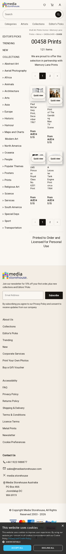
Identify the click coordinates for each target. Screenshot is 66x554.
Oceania (9, 152)
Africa (8, 77)
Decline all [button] (48, 548)
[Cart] (52, 4)
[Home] (13, 4)
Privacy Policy (10, 394)
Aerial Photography (16, 70)
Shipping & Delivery (13, 407)
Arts (7, 97)
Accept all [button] (17, 548)
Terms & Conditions (14, 414)
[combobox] (29, 14)
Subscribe (54, 295)
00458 (59, 34)
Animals (9, 84)
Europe (9, 111)
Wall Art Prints (35, 30)
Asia (7, 104)
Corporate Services (14, 353)
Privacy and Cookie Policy (19, 538)
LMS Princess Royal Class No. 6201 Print (33, 178)
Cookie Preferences (14, 442)
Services (9, 200)
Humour (9, 125)
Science (9, 193)
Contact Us (9, 455)
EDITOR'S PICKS (12, 36)
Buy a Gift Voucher (13, 367)
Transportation (13, 227)
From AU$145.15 (33, 134)
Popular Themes (14, 166)
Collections (38, 24)
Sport (8, 220)
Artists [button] (24, 24)
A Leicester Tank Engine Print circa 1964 (50, 178)
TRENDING (9, 43)
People (8, 159)
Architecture (12, 91)
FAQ (5, 387)
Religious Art (12, 186)
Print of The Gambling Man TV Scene (50, 118)
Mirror (39, 34)
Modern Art (11, 138)
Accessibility (10, 380)
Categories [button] (11, 24)
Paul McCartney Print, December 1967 (33, 113)
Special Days (12, 213)
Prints (8, 179)
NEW (5, 50)
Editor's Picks (56, 24)
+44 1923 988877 (16, 462)
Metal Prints (9, 428)
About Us (8, 319)
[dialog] (33, 538)
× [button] (62, 526)
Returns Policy (11, 401)
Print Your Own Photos (16, 360)
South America (13, 207)
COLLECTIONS (11, 56)
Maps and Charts (14, 132)
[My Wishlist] (44, 4)
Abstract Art (12, 63)
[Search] (58, 14)
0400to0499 (49, 34)
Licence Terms (11, 421)
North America (13, 145)
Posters (9, 173)
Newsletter (9, 435)
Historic (9, 118)
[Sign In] (59, 4)
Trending (8, 340)
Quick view (38, 95)
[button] (33, 542)
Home (45, 30)
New (5, 346)
